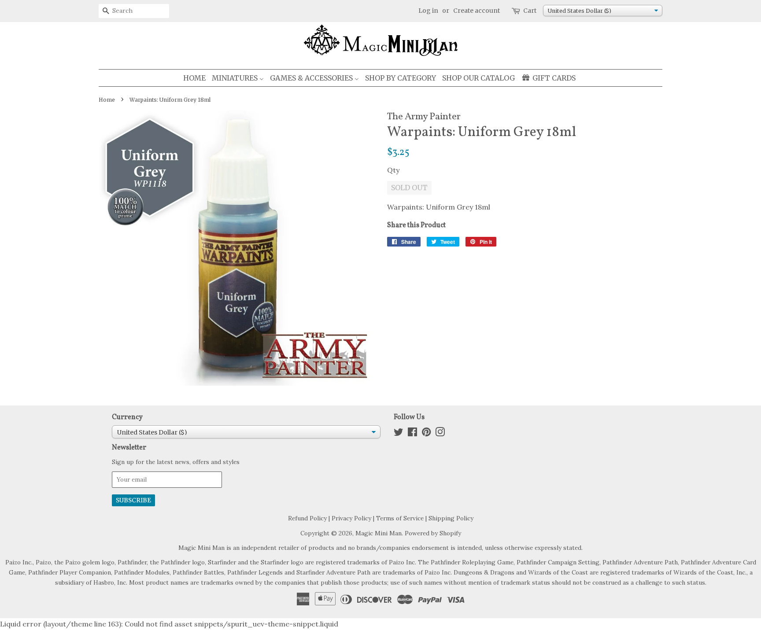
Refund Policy (307, 518)
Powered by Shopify (433, 533)
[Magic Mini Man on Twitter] (398, 434)
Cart (529, 11)
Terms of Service (400, 518)
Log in (428, 11)
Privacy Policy (351, 518)
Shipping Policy (451, 518)
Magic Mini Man (378, 533)
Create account (476, 11)
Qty (393, 170)
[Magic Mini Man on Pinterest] (426, 434)
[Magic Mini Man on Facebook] (412, 434)
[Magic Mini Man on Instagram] (440, 434)
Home (107, 99)
